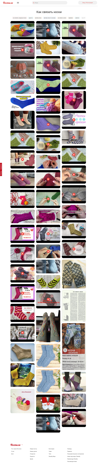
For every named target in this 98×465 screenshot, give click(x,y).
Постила (8, 2)
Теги (50, 453)
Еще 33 (83, 17)
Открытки (32, 453)
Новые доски (33, 451)
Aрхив (31, 459)
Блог (12, 453)
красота (31, 17)
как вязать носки (62, 17)
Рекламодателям (72, 461)
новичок (77, 17)
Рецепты (32, 456)
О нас (12, 451)
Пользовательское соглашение (75, 453)
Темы (50, 451)
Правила (69, 451)
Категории (51, 448)
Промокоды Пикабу (72, 459)
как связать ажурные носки (19, 17)
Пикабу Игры (52, 456)
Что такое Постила (16, 448)
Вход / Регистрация (88, 2)
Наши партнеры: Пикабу (73, 456)
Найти (60, 2)
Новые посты (33, 448)
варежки (71, 17)
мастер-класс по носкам (49, 17)
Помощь (69, 448)
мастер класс (38, 17)
